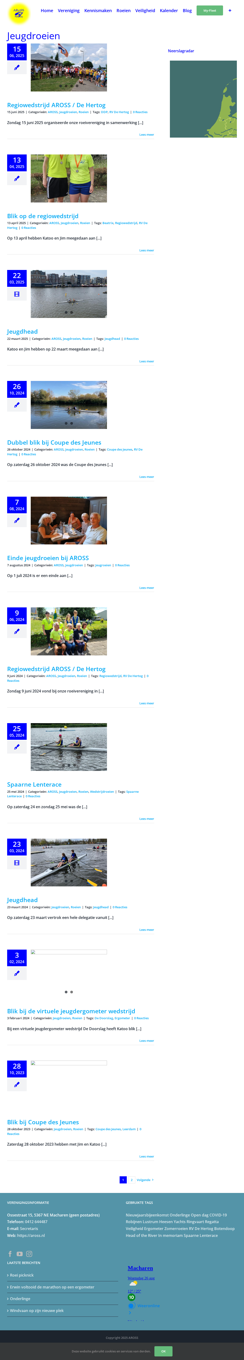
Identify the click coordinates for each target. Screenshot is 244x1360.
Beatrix (107, 223)
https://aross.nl (31, 1235)
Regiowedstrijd (126, 223)
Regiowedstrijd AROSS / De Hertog (56, 105)
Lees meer (146, 134)
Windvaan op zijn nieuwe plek (37, 1310)
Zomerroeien (176, 1228)
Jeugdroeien (68, 112)
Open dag (199, 1215)
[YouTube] (20, 1254)
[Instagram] (29, 1254)
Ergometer (122, 1018)
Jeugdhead (22, 331)
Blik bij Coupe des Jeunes (43, 1122)
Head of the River (141, 1235)
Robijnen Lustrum (142, 1221)
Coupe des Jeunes (119, 449)
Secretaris (29, 1228)
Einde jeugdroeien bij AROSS (48, 558)
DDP (104, 112)
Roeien (84, 112)
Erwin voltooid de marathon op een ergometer (52, 1287)
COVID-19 (218, 1215)
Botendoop (224, 1228)
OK (163, 1351)
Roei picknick (22, 1275)
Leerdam (129, 1129)
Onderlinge (180, 1215)
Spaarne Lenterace (34, 784)
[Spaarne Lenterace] (69, 747)
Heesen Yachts (172, 1221)
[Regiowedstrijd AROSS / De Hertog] (69, 631)
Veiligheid (134, 1228)
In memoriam (170, 1235)
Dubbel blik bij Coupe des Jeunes (54, 442)
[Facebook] (10, 1254)
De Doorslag (104, 1018)
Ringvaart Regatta (203, 1221)
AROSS (53, 112)
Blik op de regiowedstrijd (43, 216)
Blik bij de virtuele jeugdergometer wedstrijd (71, 1011)
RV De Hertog (119, 112)
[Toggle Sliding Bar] (230, 10)
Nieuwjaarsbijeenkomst (147, 1215)
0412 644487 (36, 1221)
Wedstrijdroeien (102, 791)
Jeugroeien (103, 565)
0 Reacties (140, 112)
